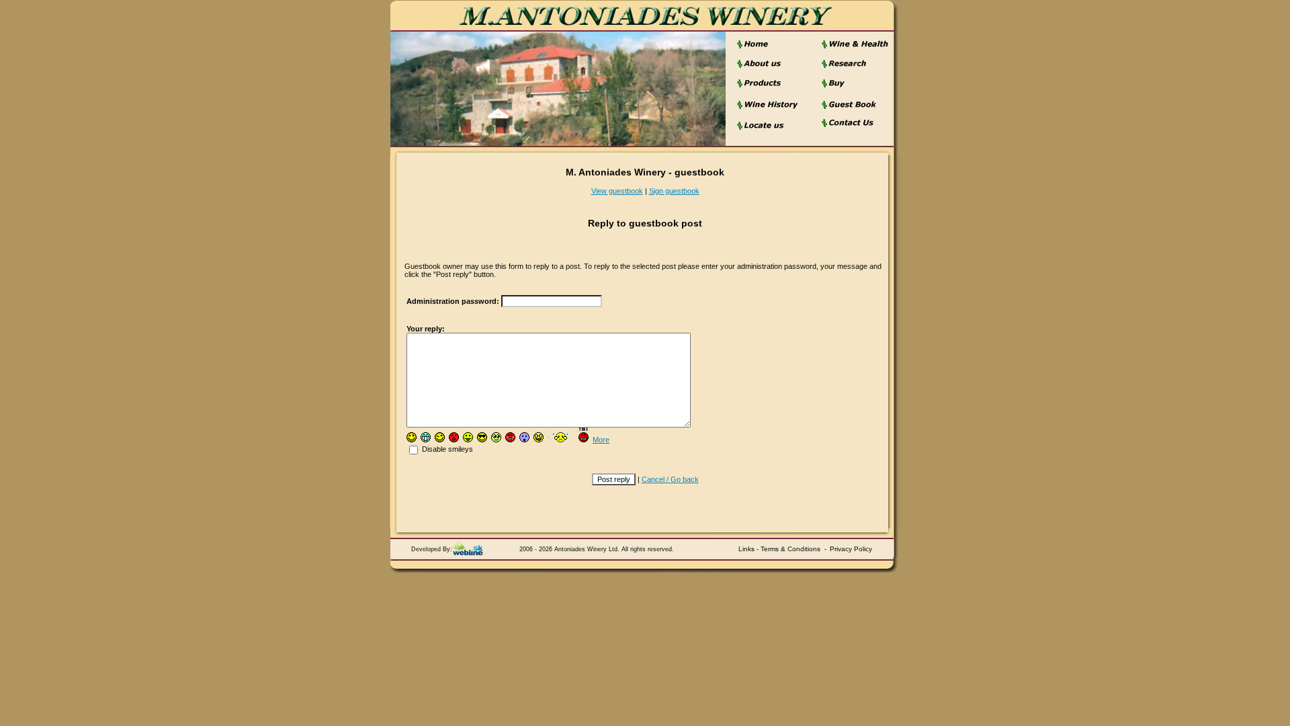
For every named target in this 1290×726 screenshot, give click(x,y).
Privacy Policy (851, 549)
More (601, 440)
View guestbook (617, 191)
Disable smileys (446, 449)
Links (746, 549)
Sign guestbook (674, 191)
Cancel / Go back (670, 479)
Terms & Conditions (790, 549)
